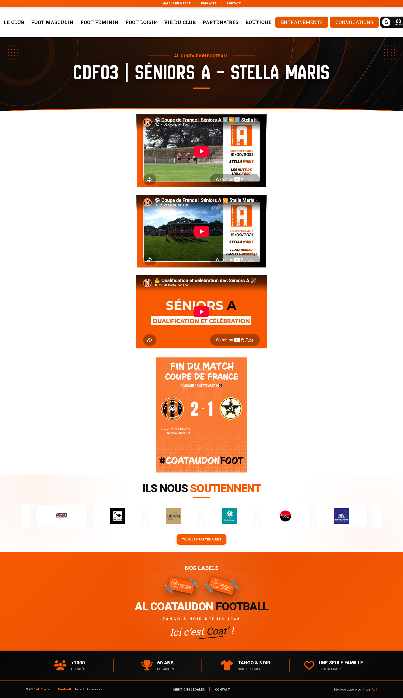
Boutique (259, 22)
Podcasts (208, 3)
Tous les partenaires (201, 539)
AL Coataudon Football (54, 689)
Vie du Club (180, 22)
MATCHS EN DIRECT (176, 3)
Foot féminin (99, 22)
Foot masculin (52, 22)
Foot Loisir (141, 22)
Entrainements (302, 22)
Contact (234, 3)
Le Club (13, 22)
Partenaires (221, 22)
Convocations (354, 22)
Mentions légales (189, 689)
